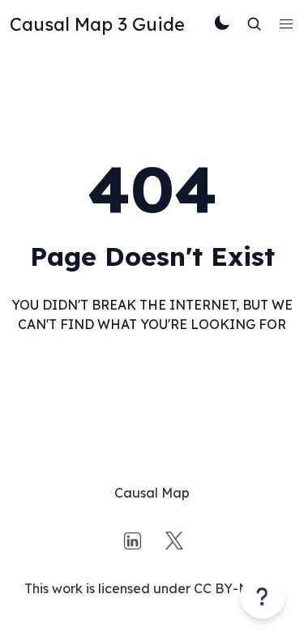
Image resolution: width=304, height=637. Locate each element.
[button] (286, 24)
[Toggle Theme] (222, 24)
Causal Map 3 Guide (97, 24)
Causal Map (152, 493)
